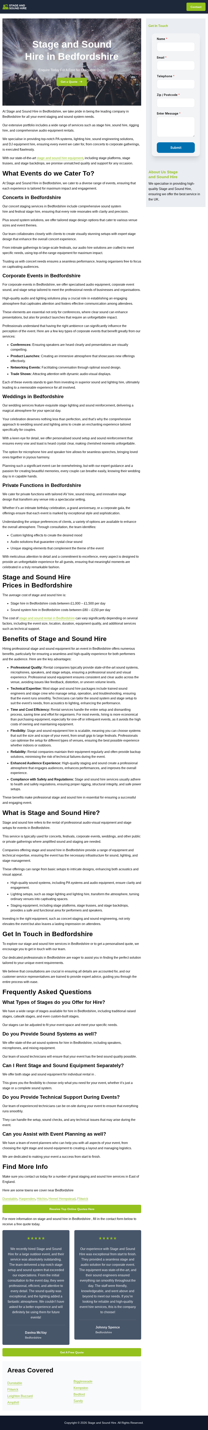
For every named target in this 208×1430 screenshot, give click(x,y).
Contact (196, 7)
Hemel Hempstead (62, 1199)
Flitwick (82, 1199)
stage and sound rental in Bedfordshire (47, 618)
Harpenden (27, 1199)
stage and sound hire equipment (60, 158)
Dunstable (9, 1199)
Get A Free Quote (72, 1352)
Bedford (79, 1394)
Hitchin (42, 1199)
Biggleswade (83, 1381)
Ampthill (13, 1402)
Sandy (78, 1401)
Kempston (81, 1388)
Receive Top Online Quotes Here (71, 1209)
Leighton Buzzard (20, 1396)
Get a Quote (69, 81)
